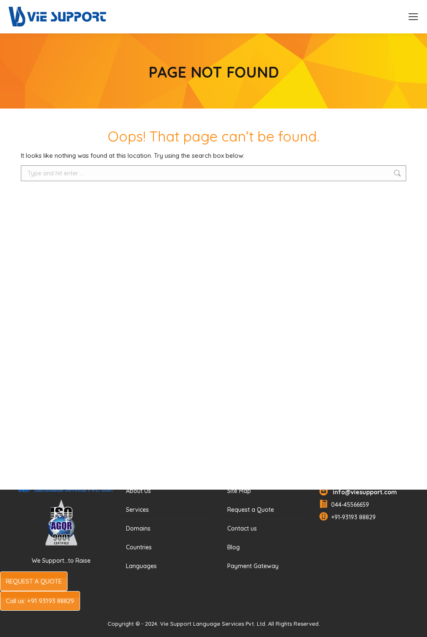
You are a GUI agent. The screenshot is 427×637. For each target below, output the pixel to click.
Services (137, 509)
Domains (138, 528)
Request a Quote (250, 509)
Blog (233, 547)
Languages (141, 566)
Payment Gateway (253, 566)
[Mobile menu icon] (413, 16)
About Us (138, 491)
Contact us (242, 528)
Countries (139, 547)
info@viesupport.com (363, 492)
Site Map (239, 491)
